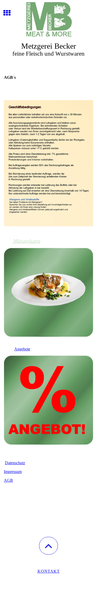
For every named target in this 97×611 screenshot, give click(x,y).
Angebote (22, 349)
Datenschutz (15, 463)
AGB (8, 480)
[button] (48, 546)
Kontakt (49, 571)
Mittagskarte (26, 241)
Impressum (13, 471)
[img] (48, 19)
